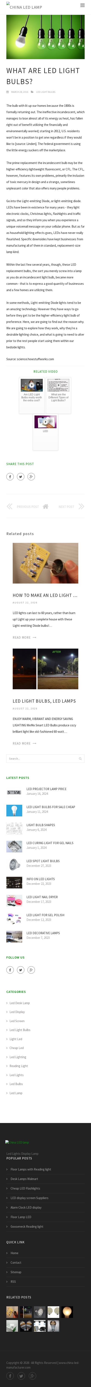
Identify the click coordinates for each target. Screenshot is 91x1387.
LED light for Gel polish (45, 915)
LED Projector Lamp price (46, 789)
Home (14, 1253)
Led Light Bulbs (45, 91)
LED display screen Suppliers (29, 1198)
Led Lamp (16, 1093)
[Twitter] (20, 476)
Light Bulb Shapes (40, 825)
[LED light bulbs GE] (67, 1312)
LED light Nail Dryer (42, 897)
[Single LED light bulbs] (40, 1312)
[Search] (80, 758)
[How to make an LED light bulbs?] (45, 563)
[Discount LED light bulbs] (12, 1326)
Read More (22, 637)
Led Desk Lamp (20, 1003)
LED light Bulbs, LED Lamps (44, 701)
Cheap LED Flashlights (25, 1188)
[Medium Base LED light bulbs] (40, 1326)
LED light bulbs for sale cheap (50, 807)
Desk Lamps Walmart (24, 1179)
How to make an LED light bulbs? (45, 595)
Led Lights (17, 1075)
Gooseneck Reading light (27, 1226)
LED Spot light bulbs (43, 861)
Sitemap (16, 1272)
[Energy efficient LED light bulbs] (26, 1326)
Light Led (16, 1039)
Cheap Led (17, 1048)
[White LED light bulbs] (53, 1312)
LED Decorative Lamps (43, 933)
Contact (16, 1263)
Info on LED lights (40, 879)
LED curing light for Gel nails (49, 843)
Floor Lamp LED (21, 1217)
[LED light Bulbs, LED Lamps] (45, 669)
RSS (13, 1282)
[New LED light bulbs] (53, 1326)
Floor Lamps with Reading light (31, 1169)
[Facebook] (10, 476)
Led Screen (17, 1021)
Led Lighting (18, 1057)
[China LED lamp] (24, 7)
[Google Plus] (31, 476)
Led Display (17, 1012)
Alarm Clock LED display (26, 1207)
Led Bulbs (16, 1084)
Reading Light (19, 1066)
